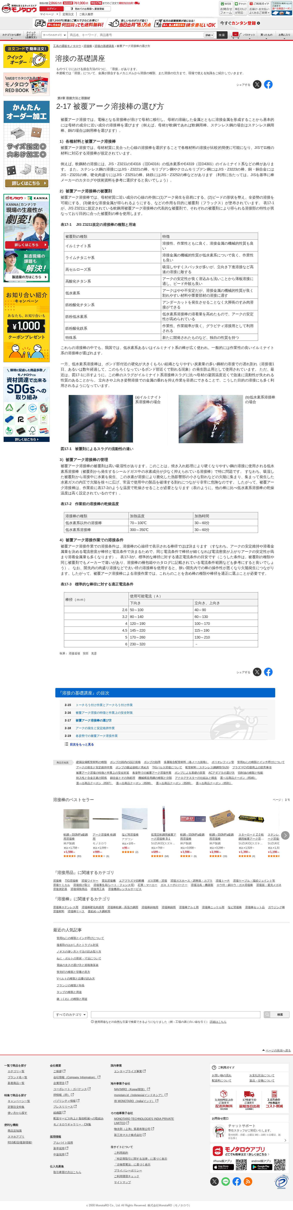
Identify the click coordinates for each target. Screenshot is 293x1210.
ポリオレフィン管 (223, 762)
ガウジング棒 (276, 907)
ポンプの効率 (152, 762)
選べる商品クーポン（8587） (94, 783)
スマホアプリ (16, 1136)
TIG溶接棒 (71, 880)
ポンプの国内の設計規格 (125, 762)
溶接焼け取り (81, 885)
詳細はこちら (218, 1021)
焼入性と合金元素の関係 (91, 777)
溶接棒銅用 (169, 907)
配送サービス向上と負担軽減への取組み (78, 1118)
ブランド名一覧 (17, 1077)
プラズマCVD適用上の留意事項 (252, 767)
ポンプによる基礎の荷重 (190, 772)
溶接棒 (88, 46)
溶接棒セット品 (255, 907)
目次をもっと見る (82, 744)
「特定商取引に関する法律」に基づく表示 (140, 1158)
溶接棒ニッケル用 (213, 907)
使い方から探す (17, 1112)
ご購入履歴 (86, 14)
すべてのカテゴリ (52, 35)
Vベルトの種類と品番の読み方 (76, 978)
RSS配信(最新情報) (20, 1142)
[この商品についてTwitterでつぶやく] (214, 1184)
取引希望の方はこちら (67, 1172)
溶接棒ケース (76, 911)
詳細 (208, 35)
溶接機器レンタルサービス (125, 889)
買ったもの (266, 34)
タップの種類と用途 (69, 992)
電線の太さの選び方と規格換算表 (77, 965)
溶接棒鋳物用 (150, 907)
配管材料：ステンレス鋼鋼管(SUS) (207, 767)
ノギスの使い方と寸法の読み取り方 (79, 951)
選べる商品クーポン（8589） (174, 783)
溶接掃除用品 (79, 889)
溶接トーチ (223, 880)
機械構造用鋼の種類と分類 (155, 777)
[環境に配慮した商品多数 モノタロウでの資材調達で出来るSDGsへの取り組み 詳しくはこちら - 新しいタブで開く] (26, 441)
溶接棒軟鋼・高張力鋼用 (122, 907)
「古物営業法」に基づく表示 (132, 1164)
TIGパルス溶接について (167, 767)
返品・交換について (262, 1080)
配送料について (221, 1080)
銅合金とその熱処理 (122, 777)
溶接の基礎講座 (104, 46)
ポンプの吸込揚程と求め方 (132, 767)
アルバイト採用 (63, 1142)
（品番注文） (31, 35)
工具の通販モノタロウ (67, 46)
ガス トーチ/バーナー (174, 885)
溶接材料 (58, 911)
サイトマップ (122, 1182)
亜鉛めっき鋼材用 (99, 911)
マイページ (47, 14)
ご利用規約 (121, 1152)
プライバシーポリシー (128, 1170)
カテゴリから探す (11, 34)
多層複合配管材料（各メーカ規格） (186, 762)
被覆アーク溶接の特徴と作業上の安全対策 (102, 772)
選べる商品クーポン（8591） (214, 783)
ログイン (51, 8)
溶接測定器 (60, 889)
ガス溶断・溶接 (157, 880)
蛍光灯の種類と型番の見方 (73, 972)
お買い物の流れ (221, 1075)
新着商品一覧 (16, 1083)
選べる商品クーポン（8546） (238, 777)
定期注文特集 (16, 1106)
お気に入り (284, 34)
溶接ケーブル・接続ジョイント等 (254, 880)
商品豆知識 (15, 1130)
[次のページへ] (285, 835)
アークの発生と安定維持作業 (94, 767)
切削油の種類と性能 (250, 772)
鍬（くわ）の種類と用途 (72, 999)
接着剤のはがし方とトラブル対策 (77, 945)
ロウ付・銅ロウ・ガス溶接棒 (235, 885)
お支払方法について (262, 1075)
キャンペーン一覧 (19, 1101)
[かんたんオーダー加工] (26, 188)
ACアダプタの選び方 (221, 772)
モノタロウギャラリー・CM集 (72, 1124)
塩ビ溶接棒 (235, 907)
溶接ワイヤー (90, 880)
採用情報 (55, 1136)
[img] (20, 8)
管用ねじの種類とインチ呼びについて (261, 762)
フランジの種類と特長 (71, 985)
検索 (222, 35)
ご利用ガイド (226, 1067)
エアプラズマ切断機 (131, 880)
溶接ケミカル (61, 885)
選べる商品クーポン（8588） (134, 783)
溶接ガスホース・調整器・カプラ (191, 880)
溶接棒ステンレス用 (65, 907)
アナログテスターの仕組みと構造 (196, 777)
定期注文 (68, 14)
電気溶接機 (109, 880)
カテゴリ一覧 (16, 1071)
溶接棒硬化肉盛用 (93, 907)
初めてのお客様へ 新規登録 (89, 8)
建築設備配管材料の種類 (91, 762)
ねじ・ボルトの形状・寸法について (79, 958)
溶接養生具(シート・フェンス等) (114, 885)
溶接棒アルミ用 (189, 907)
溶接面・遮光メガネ (268, 885)
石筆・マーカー (147, 885)
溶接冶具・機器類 (202, 885)
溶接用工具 (98, 889)
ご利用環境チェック (126, 1176)
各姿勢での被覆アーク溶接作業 (151, 772)
